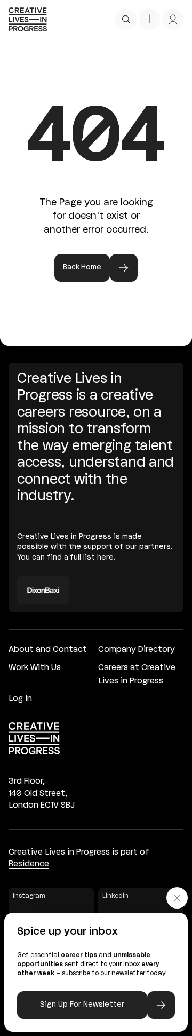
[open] (126, 19)
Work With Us (35, 668)
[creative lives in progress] (28, 19)
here (105, 557)
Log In (20, 699)
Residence (29, 864)
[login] (172, 19)
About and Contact (48, 650)
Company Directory (136, 650)
